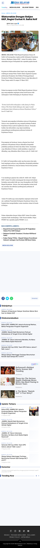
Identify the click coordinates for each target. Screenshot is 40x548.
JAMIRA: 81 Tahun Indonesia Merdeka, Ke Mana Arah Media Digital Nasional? (18, 340)
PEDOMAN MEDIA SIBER (18, 535)
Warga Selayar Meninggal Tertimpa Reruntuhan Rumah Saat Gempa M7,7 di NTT (18, 356)
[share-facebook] (3, 298)
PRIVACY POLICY (14, 537)
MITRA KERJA (25, 537)
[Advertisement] (20, 272)
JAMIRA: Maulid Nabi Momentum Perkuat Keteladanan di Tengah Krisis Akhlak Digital (16, 333)
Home (3, 13)
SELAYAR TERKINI (28, 7)
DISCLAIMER (31, 535)
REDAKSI (6, 535)
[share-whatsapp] (11, 298)
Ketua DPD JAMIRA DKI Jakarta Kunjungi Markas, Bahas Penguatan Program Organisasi (18, 325)
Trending (4, 7)
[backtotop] (20, 541)
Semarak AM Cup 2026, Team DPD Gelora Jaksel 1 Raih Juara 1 (19, 348)
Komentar (34, 298)
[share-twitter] (7, 298)
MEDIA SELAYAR (15, 7)
